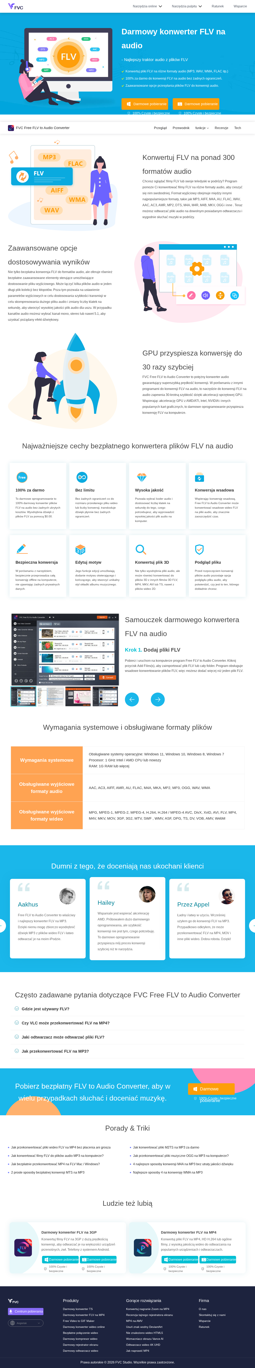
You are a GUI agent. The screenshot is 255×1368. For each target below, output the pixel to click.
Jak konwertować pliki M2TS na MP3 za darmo (166, 1147)
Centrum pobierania (29, 1311)
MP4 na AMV (134, 1320)
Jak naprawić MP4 (137, 1350)
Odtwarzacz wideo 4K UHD (143, 1344)
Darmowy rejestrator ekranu (80, 1344)
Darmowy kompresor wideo (80, 1338)
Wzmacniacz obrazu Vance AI (144, 1338)
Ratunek (218, 6)
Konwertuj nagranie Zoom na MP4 (147, 1309)
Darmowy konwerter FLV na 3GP (69, 1232)
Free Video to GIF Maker (78, 1320)
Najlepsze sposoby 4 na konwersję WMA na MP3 (168, 1172)
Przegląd (160, 128)
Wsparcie (240, 6)
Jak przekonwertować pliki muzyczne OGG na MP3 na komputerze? (181, 1155)
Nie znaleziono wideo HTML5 (144, 1332)
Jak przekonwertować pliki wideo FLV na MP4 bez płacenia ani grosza (61, 1147)
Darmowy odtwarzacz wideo (80, 1350)
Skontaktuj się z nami (212, 1315)
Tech (237, 128)
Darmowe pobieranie (150, 104)
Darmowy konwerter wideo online (84, 1326)
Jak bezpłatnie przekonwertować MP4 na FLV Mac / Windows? (55, 1164)
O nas (202, 1309)
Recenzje (221, 128)
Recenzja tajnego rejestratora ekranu (149, 1315)
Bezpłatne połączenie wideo (80, 1332)
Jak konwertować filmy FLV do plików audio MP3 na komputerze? (57, 1155)
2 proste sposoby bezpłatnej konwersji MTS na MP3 (47, 1172)
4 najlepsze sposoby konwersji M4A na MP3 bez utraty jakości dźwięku (183, 1164)
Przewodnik (181, 128)
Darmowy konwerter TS (78, 1309)
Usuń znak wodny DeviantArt (144, 1326)
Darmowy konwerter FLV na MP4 (188, 1232)
